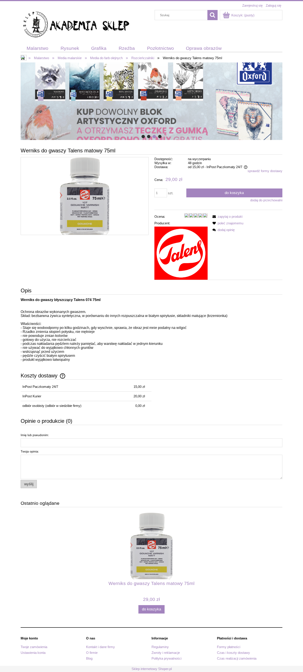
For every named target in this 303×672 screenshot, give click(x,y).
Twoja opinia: (30, 451)
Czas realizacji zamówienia (236, 658)
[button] (226, 216)
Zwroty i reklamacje (166, 653)
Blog (89, 658)
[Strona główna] (76, 25)
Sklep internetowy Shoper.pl (152, 669)
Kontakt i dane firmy (100, 647)
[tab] (143, 136)
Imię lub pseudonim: (35, 435)
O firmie (92, 653)
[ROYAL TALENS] (181, 253)
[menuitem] (38, 48)
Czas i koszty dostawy (233, 653)
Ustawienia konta (33, 653)
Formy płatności (228, 647)
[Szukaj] (212, 15)
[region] (151, 101)
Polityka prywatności (166, 658)
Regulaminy (160, 647)
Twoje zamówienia (34, 647)
